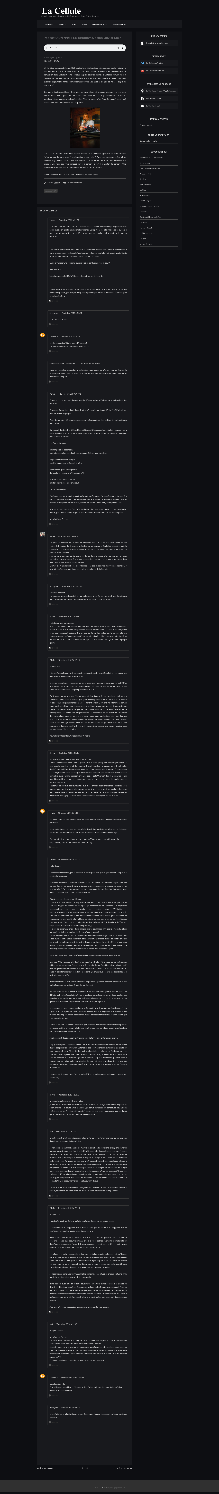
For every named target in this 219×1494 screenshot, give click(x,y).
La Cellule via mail (153, 106)
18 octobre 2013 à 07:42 (70, 394)
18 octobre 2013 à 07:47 (68, 536)
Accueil (85, 1468)
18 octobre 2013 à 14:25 (69, 813)
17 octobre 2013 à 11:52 (68, 220)
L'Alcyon (143, 238)
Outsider (143, 222)
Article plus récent (45, 1468)
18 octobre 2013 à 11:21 (68, 616)
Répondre (54, 301)
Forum (84, 24)
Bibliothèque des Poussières (151, 157)
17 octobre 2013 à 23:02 (89, 363)
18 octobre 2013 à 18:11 (69, 859)
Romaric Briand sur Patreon (157, 43)
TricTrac (143, 179)
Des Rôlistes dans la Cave (150, 168)
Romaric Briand (146, 228)
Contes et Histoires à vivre (150, 217)
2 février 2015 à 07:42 (70, 1407)
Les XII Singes (145, 201)
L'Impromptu (145, 163)
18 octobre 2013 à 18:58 (68, 1094)
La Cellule (61, 10)
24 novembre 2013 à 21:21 (72, 1377)
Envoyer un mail (146, 125)
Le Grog (143, 190)
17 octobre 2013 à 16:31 (71, 313)
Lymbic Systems (146, 244)
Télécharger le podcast (53, 57)
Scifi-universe (145, 184)
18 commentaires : (75, 182)
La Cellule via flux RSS (154, 98)
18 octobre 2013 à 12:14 (69, 660)
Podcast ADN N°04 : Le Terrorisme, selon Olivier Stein (83, 38)
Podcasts (62, 24)
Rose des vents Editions (149, 206)
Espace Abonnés (119, 24)
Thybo (52, 813)
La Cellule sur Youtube (155, 71)
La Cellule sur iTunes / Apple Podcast (161, 91)
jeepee (52, 536)
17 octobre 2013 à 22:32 (71, 336)
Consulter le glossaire (148, 141)
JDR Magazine (145, 195)
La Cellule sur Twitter (154, 63)
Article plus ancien (124, 1468)
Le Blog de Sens (146, 233)
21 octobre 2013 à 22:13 (69, 1208)
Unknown (54, 336)
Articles (48, 24)
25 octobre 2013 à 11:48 (66, 1324)
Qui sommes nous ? (99, 24)
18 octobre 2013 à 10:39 (71, 586)
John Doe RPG (145, 174)
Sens (74, 24)
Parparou (143, 211)
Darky (122, 1487)
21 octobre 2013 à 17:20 (66, 1131)
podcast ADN (51, 191)
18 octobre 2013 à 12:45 (68, 753)
